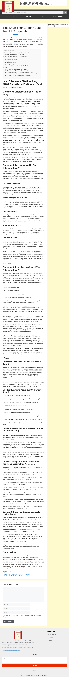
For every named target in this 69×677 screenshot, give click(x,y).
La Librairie (29, 16)
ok (65, 12)
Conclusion (7, 77)
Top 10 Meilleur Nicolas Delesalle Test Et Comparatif (16, 575)
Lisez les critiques (11, 57)
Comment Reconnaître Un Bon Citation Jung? (16, 56)
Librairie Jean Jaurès (31, 675)
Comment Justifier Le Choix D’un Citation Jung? (16, 65)
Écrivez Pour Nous (58, 16)
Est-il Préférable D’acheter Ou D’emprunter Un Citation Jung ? (20, 72)
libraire (5, 572)
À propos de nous (51, 634)
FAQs (6, 67)
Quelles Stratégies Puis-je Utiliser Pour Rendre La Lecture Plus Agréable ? (23, 73)
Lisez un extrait (10, 61)
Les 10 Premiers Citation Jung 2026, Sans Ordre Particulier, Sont (20, 53)
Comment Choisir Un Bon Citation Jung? (14, 54)
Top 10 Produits (7, 571)
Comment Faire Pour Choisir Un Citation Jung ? (17, 69)
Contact (51, 644)
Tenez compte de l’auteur (12, 59)
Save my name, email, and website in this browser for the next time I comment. (22, 616)
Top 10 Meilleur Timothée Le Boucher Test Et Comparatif (17, 574)
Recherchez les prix (11, 62)
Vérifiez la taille (10, 64)
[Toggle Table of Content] (37, 51)
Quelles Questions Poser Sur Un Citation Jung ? (17, 70)
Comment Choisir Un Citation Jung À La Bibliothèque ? (19, 75)
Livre (42, 16)
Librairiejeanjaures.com (7, 640)
